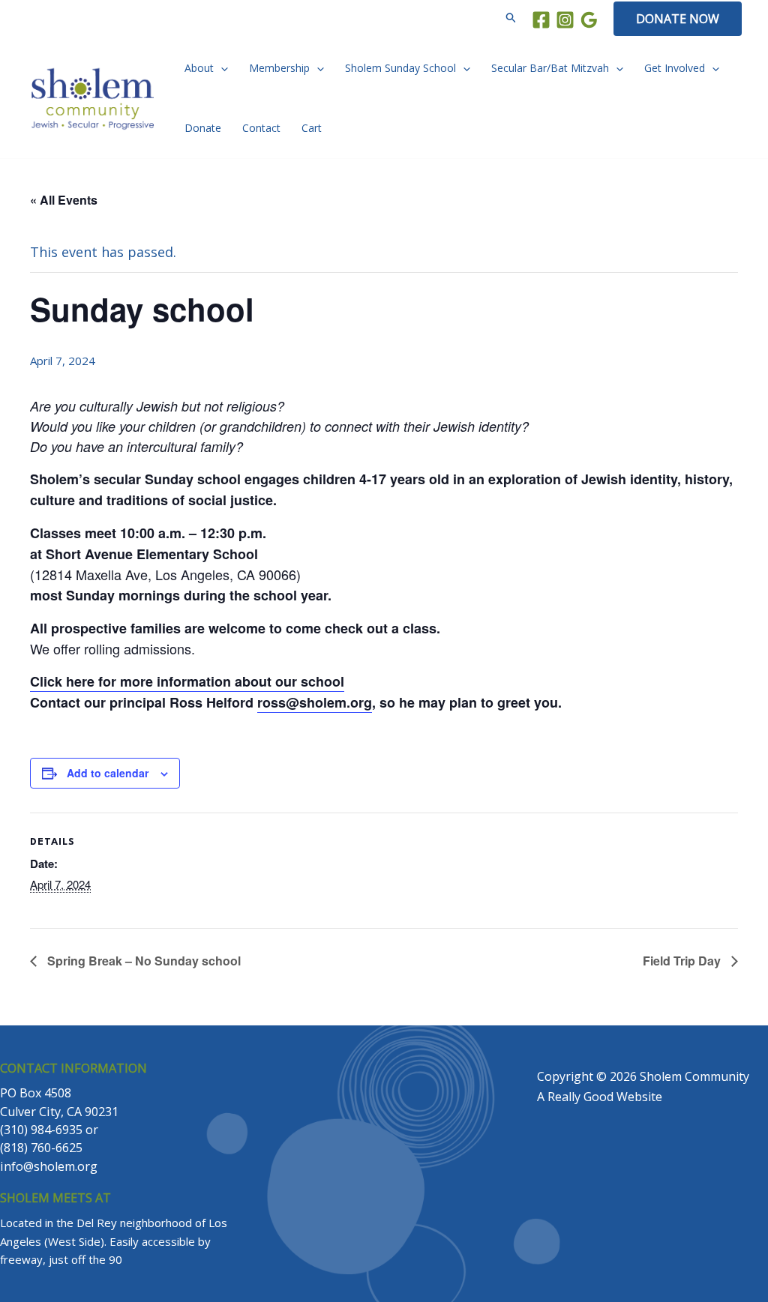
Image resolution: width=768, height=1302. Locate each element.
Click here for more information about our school (187, 681)
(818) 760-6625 (41, 1147)
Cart (312, 128)
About (199, 68)
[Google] (589, 19)
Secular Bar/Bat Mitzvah (550, 68)
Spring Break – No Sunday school (142, 960)
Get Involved (674, 68)
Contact (261, 128)
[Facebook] (541, 19)
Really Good (581, 1096)
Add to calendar (107, 772)
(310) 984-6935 (41, 1129)
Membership (279, 68)
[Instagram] (565, 19)
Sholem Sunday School (400, 68)
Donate (202, 128)
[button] (512, 19)
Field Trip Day (683, 960)
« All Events (64, 199)
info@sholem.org (49, 1166)
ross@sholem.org (314, 702)
